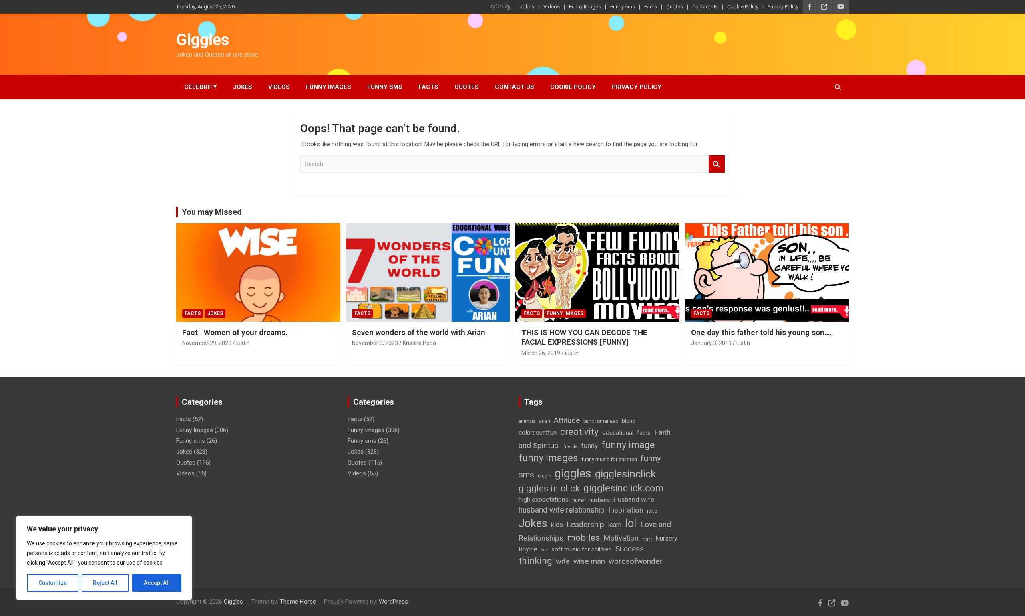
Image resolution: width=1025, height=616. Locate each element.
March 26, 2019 (540, 353)
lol (631, 523)
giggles (573, 473)
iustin (243, 343)
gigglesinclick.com (623, 488)
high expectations (544, 499)
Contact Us (705, 7)
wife (563, 561)
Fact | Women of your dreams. (234, 332)
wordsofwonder (635, 561)
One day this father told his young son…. (761, 332)
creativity (579, 431)
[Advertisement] (322, 508)
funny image (628, 444)
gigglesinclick (625, 474)
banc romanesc (600, 421)
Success (629, 548)
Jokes (527, 7)
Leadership (585, 524)
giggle (544, 476)
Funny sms (622, 7)
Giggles (202, 39)
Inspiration (625, 510)
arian (544, 421)
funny (589, 446)
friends (570, 446)
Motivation (621, 538)
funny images (548, 458)
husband (599, 500)
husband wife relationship (562, 510)
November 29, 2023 (206, 343)
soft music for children (581, 549)
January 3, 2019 (711, 343)
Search (717, 164)
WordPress (393, 601)
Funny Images (585, 7)
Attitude (567, 420)
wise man (589, 561)
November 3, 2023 (375, 343)
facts (644, 433)
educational (617, 432)
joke (652, 511)
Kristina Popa (419, 343)
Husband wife (633, 499)
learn (614, 525)
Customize (52, 583)
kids (557, 525)
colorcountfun (538, 432)
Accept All (157, 583)
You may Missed (212, 212)
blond (628, 421)
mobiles (583, 537)
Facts (650, 7)
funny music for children (609, 459)
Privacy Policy (783, 7)
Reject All (105, 583)
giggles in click (549, 488)
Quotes (674, 7)
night (647, 539)
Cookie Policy (742, 7)
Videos (551, 7)
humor (579, 500)
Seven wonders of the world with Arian (418, 332)
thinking (535, 560)
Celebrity (500, 7)
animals (527, 421)
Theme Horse (298, 601)
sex (544, 550)
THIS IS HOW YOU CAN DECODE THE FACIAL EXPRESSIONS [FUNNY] (584, 337)
